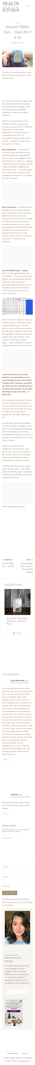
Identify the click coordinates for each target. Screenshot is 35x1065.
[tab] (13, 633)
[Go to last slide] (7, 610)
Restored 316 (25, 1061)
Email (6, 876)
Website (6, 886)
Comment (7, 838)
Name (6, 867)
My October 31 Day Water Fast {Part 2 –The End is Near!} (17, 621)
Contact (25, 1053)
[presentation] (17, 602)
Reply (6, 759)
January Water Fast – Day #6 (8, 563)
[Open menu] (28, 5)
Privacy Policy (12, 1053)
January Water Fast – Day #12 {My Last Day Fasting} (26, 566)
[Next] (27, 610)
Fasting (17, 22)
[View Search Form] (32, 6)
